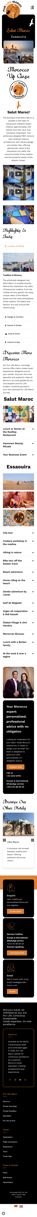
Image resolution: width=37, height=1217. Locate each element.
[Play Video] (18, 173)
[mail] (25, 1080)
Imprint (19, 1194)
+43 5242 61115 (13, 776)
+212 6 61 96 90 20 (15, 787)
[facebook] (10, 1080)
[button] (4, 214)
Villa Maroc (13, 842)
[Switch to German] (16, 1206)
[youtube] (20, 1080)
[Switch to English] (21, 1206)
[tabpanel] (18, 282)
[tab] (18, 246)
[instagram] (15, 1080)
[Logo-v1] (12, 2)
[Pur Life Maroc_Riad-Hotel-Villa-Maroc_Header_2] (18, 813)
